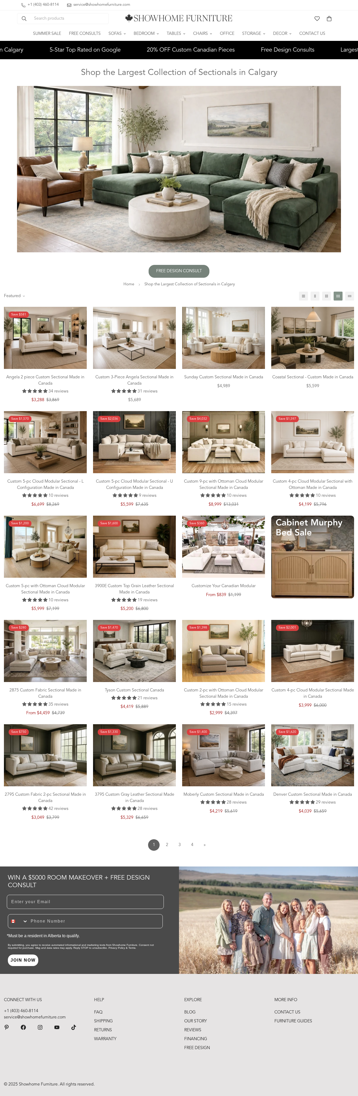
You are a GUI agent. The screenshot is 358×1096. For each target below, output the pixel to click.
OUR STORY (195, 1021)
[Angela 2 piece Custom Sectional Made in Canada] (45, 338)
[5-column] (349, 296)
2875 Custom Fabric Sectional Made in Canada (45, 693)
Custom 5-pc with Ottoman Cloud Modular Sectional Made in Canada (45, 589)
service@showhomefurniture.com (35, 1017)
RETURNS (103, 1030)
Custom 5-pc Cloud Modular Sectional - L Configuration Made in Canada (45, 484)
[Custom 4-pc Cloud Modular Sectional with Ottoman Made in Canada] (312, 442)
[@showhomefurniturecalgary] (73, 1027)
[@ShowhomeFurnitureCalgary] (56, 1027)
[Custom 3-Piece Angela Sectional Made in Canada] (134, 338)
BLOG (190, 1012)
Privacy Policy (117, 947)
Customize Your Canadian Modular (224, 586)
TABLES (174, 34)
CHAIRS (200, 34)
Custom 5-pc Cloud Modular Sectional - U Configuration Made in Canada (134, 484)
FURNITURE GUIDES (293, 1021)
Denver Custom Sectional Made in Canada (312, 795)
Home (128, 284)
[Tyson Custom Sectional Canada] (134, 651)
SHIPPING (103, 1021)
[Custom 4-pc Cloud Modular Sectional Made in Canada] (312, 651)
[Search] (24, 18)
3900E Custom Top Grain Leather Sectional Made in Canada (134, 589)
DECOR (280, 34)
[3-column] (326, 296)
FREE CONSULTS (85, 34)
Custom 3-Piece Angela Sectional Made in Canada (134, 380)
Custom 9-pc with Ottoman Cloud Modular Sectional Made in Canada (223, 484)
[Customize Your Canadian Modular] (223, 547)
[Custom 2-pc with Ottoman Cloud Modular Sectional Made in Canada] (223, 651)
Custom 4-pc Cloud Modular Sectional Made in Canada (313, 693)
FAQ (98, 1012)
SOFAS (115, 34)
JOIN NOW (23, 960)
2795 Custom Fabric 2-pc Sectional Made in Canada (45, 798)
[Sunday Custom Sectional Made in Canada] (223, 338)
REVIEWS (192, 1030)
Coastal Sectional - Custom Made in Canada (312, 377)
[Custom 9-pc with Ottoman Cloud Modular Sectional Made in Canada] (223, 442)
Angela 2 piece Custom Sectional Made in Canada (45, 380)
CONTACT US (312, 34)
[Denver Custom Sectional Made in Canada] (312, 755)
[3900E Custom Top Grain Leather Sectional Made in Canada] (134, 547)
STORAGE (251, 34)
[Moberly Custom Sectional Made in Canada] (223, 755)
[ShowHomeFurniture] (23, 1027)
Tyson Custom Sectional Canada (134, 690)
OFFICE (227, 34)
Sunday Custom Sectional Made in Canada (223, 377)
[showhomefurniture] (6, 1027)
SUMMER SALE (47, 34)
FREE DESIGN (197, 1048)
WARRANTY (105, 1039)
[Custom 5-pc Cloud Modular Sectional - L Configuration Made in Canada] (45, 442)
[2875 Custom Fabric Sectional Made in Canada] (45, 651)
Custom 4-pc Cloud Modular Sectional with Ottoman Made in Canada (312, 484)
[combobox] (18, 921)
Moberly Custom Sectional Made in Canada (223, 795)
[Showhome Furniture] (179, 18)
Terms (131, 947)
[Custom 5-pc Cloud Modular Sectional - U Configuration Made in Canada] (134, 442)
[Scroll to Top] (348, 1067)
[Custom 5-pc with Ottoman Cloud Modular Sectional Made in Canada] (45, 547)
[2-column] (315, 296)
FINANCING (195, 1039)
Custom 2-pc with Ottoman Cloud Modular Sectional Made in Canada (223, 693)
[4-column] (338, 296)
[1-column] (303, 296)
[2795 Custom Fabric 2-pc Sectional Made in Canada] (45, 755)
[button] (329, 19)
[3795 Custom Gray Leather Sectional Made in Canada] (134, 755)
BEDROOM (144, 34)
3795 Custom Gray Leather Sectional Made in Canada (134, 798)
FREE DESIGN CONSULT (179, 271)
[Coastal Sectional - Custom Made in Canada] (312, 338)
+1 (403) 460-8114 (21, 1011)
